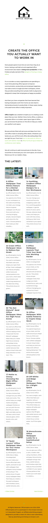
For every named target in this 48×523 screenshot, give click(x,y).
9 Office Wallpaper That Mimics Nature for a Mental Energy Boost (13, 185)
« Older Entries (9, 491)
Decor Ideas (14, 455)
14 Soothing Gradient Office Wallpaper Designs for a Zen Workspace (33, 185)
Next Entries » (38, 491)
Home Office (14, 195)
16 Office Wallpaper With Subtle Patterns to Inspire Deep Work (33, 316)
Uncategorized (11, 457)
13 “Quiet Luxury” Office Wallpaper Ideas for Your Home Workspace (14, 445)
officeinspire (12, 193)
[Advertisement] (24, 32)
